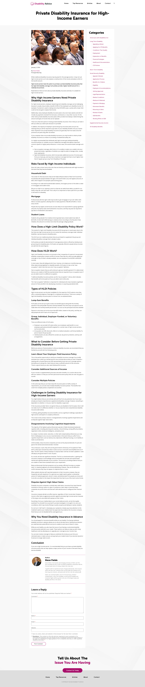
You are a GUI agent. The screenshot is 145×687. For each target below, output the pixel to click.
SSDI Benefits (96, 115)
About (99, 3)
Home (66, 3)
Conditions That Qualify (100, 50)
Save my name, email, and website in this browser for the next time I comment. (55, 633)
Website (33, 627)
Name (33, 615)
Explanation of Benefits (99, 56)
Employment (96, 53)
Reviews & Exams (97, 112)
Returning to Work (98, 109)
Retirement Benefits (98, 106)
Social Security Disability (97, 73)
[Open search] (114, 3)
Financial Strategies (98, 59)
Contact (108, 3)
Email (33, 621)
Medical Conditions (98, 97)
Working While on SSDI (99, 118)
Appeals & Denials (98, 76)
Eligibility (95, 85)
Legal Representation (99, 94)
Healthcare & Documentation (101, 62)
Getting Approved (98, 91)
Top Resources (78, 3)
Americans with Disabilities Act (99, 38)
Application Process (98, 79)
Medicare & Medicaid (99, 100)
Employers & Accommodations (102, 88)
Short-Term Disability (96, 69)
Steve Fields (36, 71)
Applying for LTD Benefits (100, 47)
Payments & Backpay (99, 103)
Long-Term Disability (96, 41)
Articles (89, 3)
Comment (34, 596)
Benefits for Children (99, 82)
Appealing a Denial (98, 44)
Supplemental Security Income (99, 123)
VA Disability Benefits (96, 126)
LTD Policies (96, 65)
